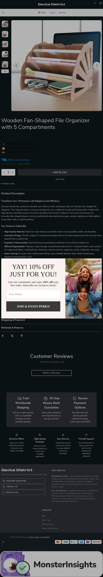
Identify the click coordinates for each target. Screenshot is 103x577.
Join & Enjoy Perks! (33, 306)
